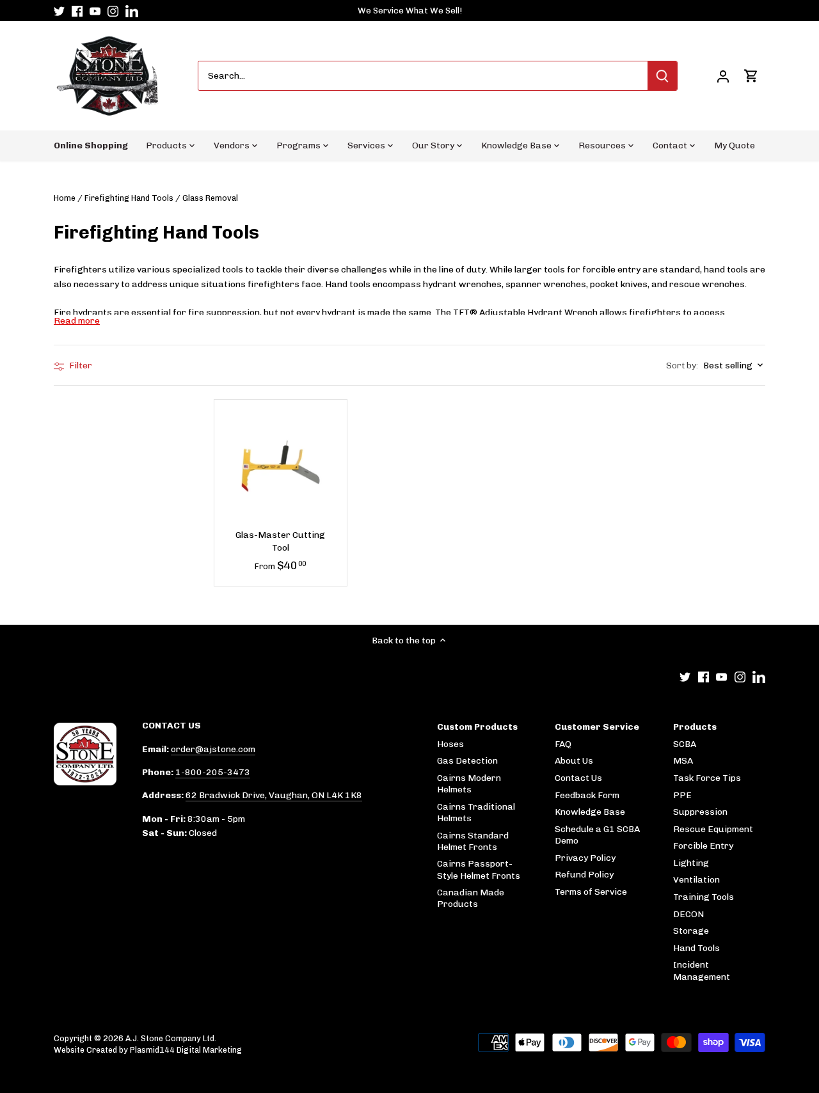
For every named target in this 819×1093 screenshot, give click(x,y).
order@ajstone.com (213, 749)
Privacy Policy (585, 858)
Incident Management (701, 970)
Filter (79, 365)
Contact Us (578, 778)
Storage (691, 930)
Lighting (691, 863)
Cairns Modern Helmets (469, 784)
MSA (683, 760)
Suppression (700, 811)
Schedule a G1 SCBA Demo (597, 835)
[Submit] (662, 75)
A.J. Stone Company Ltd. (170, 1038)
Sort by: (682, 365)
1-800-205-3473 (212, 772)
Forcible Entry (703, 845)
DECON (688, 914)
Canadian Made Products (470, 898)
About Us (574, 760)
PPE (682, 795)
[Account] (723, 75)
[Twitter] (59, 10)
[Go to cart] (751, 75)
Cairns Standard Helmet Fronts (473, 841)
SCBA (684, 744)
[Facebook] (77, 10)
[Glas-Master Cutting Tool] (280, 466)
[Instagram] (112, 10)
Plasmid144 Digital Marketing (186, 1050)
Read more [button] (77, 320)
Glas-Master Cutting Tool (280, 541)
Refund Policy (584, 874)
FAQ (563, 744)
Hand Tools (696, 948)
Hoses (450, 744)
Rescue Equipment (713, 829)
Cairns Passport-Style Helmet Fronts (478, 869)
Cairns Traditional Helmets (476, 812)
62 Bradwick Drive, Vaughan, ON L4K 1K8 (274, 795)
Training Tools (703, 897)
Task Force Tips (707, 778)
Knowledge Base (590, 811)
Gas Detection (467, 760)
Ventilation (696, 879)
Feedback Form (587, 795)
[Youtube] (95, 10)
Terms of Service (591, 891)
